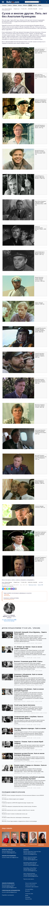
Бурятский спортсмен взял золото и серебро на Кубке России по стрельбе (18, 810)
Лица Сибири (7, 828)
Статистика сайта (29, 893)
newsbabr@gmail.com (9, 599)
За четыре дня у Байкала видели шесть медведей (13, 799)
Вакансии (27, 891)
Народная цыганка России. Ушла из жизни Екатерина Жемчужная (29, 754)
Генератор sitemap (31, 903)
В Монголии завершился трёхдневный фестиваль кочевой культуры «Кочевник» (19, 806)
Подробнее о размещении (8, 895)
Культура (30, 8)
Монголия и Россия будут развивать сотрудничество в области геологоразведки (19, 821)
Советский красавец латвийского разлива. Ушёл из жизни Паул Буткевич (29, 778)
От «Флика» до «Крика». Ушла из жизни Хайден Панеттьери (28, 647)
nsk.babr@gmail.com (32, 870)
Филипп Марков (8, 8)
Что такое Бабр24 (29, 889)
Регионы (4, 5)
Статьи (30, 5)
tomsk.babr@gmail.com (33, 876)
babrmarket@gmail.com (11, 892)
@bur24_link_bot (32, 852)
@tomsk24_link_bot (32, 874)
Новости (35, 5)
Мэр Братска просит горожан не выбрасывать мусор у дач (14, 813)
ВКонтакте (7, 595)
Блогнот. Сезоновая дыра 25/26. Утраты (28, 661)
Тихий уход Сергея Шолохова (24, 705)
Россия (35, 8)
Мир (31, 657)
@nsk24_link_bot (32, 869)
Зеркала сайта (28, 898)
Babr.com (12, 2)
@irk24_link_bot (31, 858)
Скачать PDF (40, 584)
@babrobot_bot (10, 886)
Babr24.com (16, 8)
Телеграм (6, 594)
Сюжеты (10, 5)
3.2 (9, 903)
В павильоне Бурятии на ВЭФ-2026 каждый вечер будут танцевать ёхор (17, 802)
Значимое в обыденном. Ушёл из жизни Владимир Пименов (28, 675)
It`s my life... (24, 8)
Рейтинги (25, 5)
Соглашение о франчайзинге (31, 886)
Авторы (20, 5)
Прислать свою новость (28, 879)
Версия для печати (32, 584)
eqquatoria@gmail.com (11, 887)
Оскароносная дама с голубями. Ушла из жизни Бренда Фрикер (28, 717)
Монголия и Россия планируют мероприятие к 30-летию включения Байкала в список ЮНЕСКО (23, 795)
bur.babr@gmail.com (32, 854)
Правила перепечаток (30, 884)
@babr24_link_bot (11, 851)
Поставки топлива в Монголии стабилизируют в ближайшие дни (16, 817)
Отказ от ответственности (31, 883)
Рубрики (15, 5)
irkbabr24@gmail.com (32, 859)
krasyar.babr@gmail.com (33, 865)
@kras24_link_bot (32, 863)
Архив (39, 5)
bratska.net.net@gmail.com (12, 857)
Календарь (27, 897)
